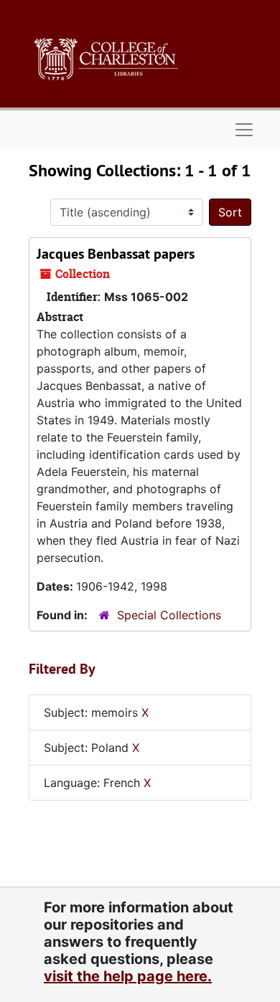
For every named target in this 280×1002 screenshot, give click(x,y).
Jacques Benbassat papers (116, 253)
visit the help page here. (128, 976)
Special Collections (169, 615)
